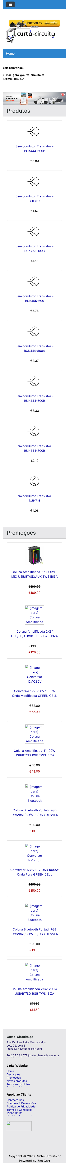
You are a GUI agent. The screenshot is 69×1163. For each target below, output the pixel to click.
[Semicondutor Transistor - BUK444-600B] (34, 131)
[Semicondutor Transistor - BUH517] (34, 181)
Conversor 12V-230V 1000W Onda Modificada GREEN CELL (34, 693)
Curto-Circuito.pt (48, 1156)
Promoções (14, 1077)
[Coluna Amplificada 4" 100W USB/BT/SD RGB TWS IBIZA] (34, 734)
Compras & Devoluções (21, 1103)
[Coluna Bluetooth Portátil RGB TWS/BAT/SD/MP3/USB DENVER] (34, 793)
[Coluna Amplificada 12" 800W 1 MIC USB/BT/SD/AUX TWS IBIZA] (34, 555)
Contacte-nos (15, 1100)
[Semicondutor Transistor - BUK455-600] (34, 281)
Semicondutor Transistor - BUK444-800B (34, 448)
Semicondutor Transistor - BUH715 (34, 498)
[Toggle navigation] (10, 4)
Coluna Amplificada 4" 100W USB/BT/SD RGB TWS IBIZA (34, 753)
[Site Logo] (30, 30)
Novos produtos (17, 1080)
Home (10, 1071)
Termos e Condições (19, 1109)
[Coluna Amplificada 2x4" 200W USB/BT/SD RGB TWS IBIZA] (34, 972)
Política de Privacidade (21, 1106)
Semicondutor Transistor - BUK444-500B (34, 398)
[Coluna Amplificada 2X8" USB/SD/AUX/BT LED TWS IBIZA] (34, 615)
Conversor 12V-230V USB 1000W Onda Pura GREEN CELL (34, 872)
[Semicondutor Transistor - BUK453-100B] (34, 231)
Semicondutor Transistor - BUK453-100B (34, 248)
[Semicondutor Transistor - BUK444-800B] (34, 431)
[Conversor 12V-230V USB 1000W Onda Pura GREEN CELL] (34, 853)
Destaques (13, 1074)
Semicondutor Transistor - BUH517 (34, 198)
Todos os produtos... (19, 1084)
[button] (7, 98)
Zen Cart (43, 1161)
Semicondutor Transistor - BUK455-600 (34, 298)
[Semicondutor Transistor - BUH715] (34, 481)
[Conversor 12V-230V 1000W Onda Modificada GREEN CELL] (34, 674)
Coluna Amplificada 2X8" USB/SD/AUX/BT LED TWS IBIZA (34, 634)
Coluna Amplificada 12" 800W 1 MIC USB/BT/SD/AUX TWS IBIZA (34, 574)
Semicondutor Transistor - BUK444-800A (34, 348)
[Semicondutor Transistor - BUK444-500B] (34, 381)
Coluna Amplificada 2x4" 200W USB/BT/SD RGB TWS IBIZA (35, 991)
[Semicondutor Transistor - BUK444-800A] (34, 331)
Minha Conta (14, 1113)
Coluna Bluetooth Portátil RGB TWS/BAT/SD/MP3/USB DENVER (34, 812)
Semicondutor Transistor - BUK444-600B (34, 148)
